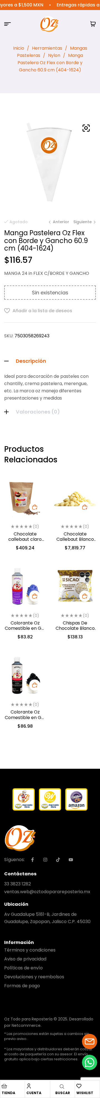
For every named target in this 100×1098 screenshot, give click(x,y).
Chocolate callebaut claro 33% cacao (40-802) (25, 542)
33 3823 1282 (17, 884)
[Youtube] (71, 859)
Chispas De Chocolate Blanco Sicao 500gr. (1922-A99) (75, 631)
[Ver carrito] (93, 24)
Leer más (84, 507)
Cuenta (33, 1092)
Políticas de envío (23, 968)
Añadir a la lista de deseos (42, 310)
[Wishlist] (78, 1086)
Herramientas (47, 48)
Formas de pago (22, 985)
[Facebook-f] (32, 859)
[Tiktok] (58, 859)
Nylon (54, 55)
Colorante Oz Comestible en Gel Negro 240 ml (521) (25, 717)
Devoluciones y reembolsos (34, 977)
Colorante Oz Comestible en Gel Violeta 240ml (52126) (25, 631)
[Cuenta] (28, 1086)
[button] (86, 128)
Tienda (8, 1092)
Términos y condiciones (30, 950)
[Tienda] (4, 1086)
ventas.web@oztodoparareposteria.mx (47, 891)
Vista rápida (34, 499)
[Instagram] (45, 859)
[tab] (50, 361)
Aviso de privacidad (25, 959)
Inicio (18, 48)
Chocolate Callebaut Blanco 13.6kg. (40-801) (75, 539)
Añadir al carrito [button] (34, 507)
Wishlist (84, 1092)
